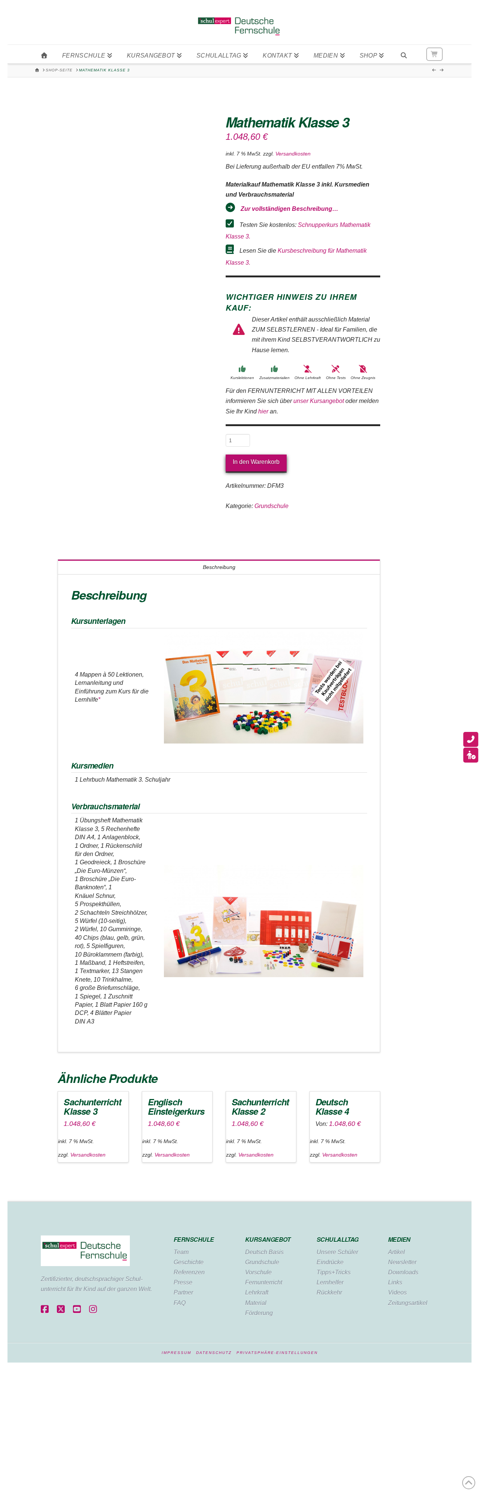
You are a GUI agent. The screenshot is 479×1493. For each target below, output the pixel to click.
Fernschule (194, 1239)
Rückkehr (329, 1292)
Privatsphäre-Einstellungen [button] (277, 1353)
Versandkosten (293, 154)
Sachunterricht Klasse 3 (92, 1106)
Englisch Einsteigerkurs (176, 1106)
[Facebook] (45, 1309)
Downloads (403, 1272)
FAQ (180, 1303)
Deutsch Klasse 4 (332, 1106)
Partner (183, 1292)
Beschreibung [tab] (219, 567)
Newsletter (402, 1262)
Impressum (176, 1353)
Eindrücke (330, 1262)
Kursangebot (268, 1239)
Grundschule (271, 506)
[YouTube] (77, 1309)
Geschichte (189, 1262)
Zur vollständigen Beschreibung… (289, 209)
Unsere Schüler (337, 1252)
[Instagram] (93, 1309)
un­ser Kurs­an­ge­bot (318, 401)
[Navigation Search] (403, 54)
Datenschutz (214, 1353)
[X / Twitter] (61, 1309)
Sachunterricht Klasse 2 (260, 1106)
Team (181, 1252)
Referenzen (189, 1272)
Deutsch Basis (264, 1252)
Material (255, 1303)
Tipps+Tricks (334, 1272)
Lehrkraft (256, 1292)
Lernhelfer (330, 1282)
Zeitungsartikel (407, 1303)
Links (395, 1282)
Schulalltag (338, 1239)
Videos (397, 1292)
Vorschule (258, 1272)
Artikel (396, 1252)
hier (263, 411)
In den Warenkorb (256, 462)
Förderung (259, 1313)
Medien (399, 1239)
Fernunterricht (263, 1282)
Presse (183, 1282)
